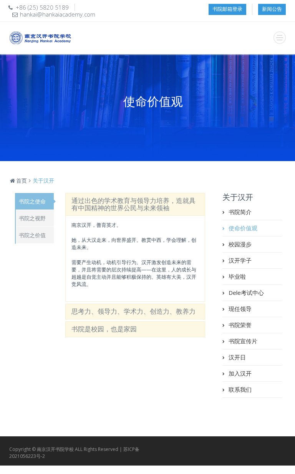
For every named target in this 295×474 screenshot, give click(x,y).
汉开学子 (240, 260)
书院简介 (240, 212)
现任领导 (240, 309)
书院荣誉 (240, 325)
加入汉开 (240, 373)
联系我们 (240, 389)
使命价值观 (243, 228)
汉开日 (237, 357)
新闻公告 (272, 8)
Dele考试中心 (246, 292)
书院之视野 (32, 218)
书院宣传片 (243, 341)
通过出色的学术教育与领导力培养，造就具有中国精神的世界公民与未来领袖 (133, 204)
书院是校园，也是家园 (104, 328)
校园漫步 (240, 244)
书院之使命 (32, 201)
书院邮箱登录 (227, 8)
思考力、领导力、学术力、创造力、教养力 (133, 311)
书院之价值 (32, 235)
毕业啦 (237, 276)
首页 (21, 180)
